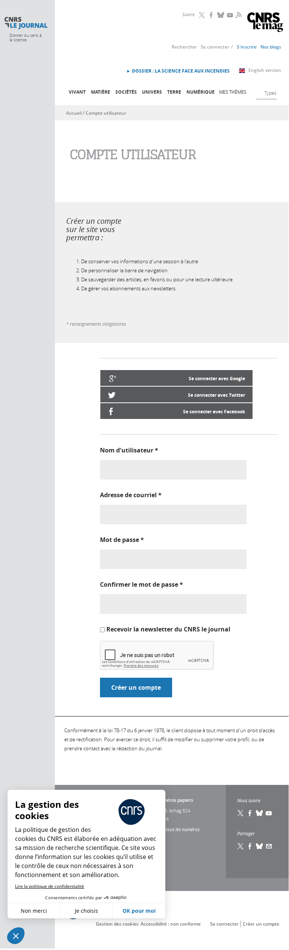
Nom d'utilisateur (129, 450)
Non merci (34, 910)
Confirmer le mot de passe (141, 584)
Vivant (77, 92)
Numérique (200, 92)
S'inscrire (247, 47)
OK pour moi (139, 910)
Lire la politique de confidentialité (49, 886)
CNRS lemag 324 (173, 810)
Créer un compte (261, 924)
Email (269, 846)
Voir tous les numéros (178, 829)
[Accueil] (26, 23)
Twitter (202, 15)
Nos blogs (270, 47)
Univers (152, 92)
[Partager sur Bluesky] (259, 846)
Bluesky (221, 15)
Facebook (211, 15)
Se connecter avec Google (217, 378)
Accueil (74, 113)
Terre (174, 92)
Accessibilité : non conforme (171, 924)
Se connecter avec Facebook (214, 411)
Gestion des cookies (117, 924)
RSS (238, 14)
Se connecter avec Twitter (216, 395)
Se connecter (215, 47)
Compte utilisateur (106, 113)
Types (271, 93)
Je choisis (86, 910)
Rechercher (184, 47)
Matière (100, 92)
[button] (16, 936)
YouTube (230, 15)
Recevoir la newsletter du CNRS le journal (168, 629)
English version (264, 70)
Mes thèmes (233, 92)
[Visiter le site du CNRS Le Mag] (265, 23)
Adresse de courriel (131, 495)
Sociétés (126, 92)
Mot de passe (122, 540)
